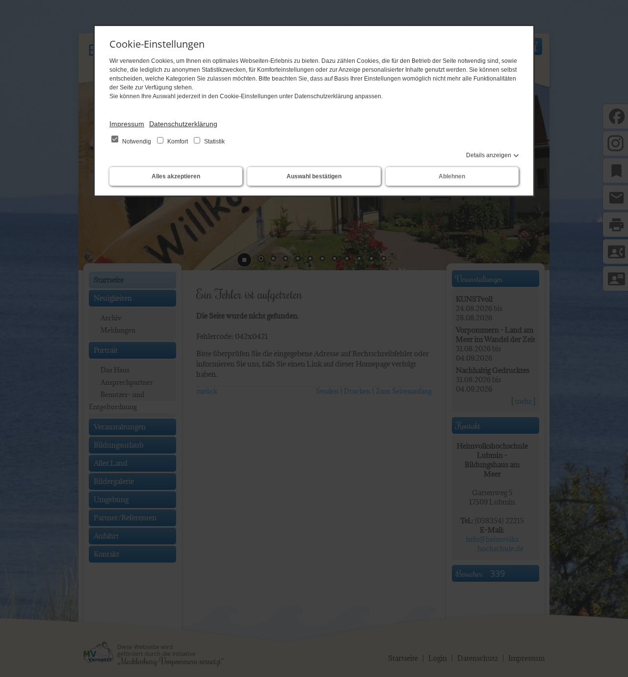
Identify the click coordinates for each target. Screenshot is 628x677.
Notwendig (137, 141)
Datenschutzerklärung (183, 124)
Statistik (214, 141)
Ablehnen (452, 176)
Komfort (177, 141)
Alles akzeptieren (176, 176)
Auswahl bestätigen (314, 176)
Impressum (126, 124)
